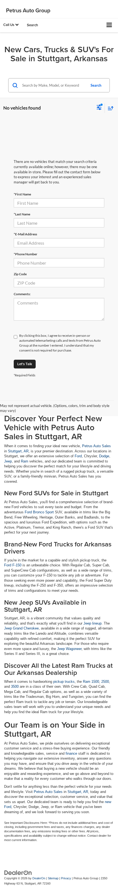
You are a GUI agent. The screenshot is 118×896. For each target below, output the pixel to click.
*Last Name (22, 214)
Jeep (8, 461)
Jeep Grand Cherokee (21, 628)
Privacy (66, 878)
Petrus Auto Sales (96, 446)
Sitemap (53, 878)
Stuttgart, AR (18, 451)
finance (71, 753)
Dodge (104, 456)
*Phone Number (25, 254)
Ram (24, 461)
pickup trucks (64, 682)
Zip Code (20, 274)
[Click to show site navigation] (109, 25)
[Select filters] (99, 108)
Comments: (22, 294)
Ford (78, 456)
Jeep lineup (92, 623)
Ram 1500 (91, 682)
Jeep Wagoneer (69, 649)
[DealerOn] (18, 873)
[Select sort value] (109, 108)
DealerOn (38, 878)
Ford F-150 (12, 565)
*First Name (22, 194)
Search (96, 85)
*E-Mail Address (25, 234)
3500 (15, 686)
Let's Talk (24, 364)
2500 (105, 682)
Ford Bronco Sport (39, 512)
